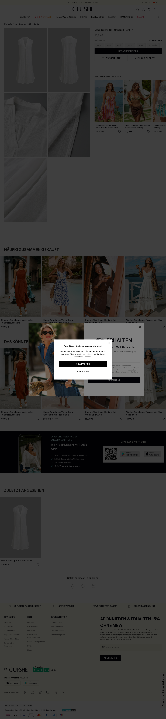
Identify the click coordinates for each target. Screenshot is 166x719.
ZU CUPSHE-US (83, 364)
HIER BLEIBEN (83, 371)
